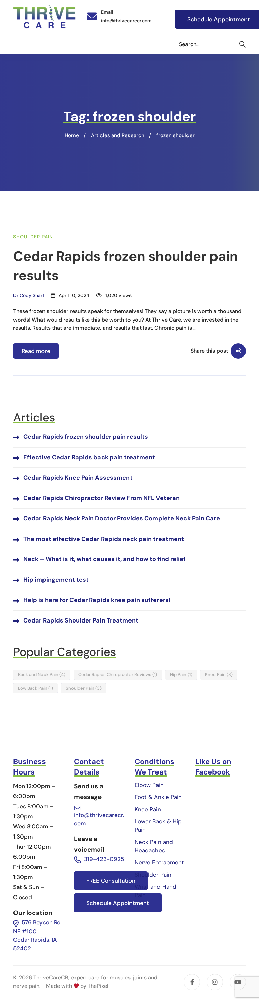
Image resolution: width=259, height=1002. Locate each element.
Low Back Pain (35, 688)
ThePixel (98, 986)
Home (72, 135)
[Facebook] (192, 982)
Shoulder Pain (33, 237)
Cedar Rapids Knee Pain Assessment (78, 478)
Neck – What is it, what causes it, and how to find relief (104, 559)
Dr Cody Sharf (28, 295)
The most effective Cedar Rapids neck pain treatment (103, 539)
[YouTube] (238, 982)
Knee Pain (219, 674)
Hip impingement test (56, 580)
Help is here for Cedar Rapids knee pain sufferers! (97, 600)
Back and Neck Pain (41, 674)
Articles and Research (117, 135)
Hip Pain (181, 674)
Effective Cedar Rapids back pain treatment (89, 457)
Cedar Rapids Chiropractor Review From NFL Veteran (101, 498)
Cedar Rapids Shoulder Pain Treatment (80, 620)
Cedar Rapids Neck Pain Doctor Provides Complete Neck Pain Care (121, 518)
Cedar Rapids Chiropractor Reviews (117, 674)
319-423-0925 (104, 859)
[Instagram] (215, 982)
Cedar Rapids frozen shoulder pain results (85, 437)
